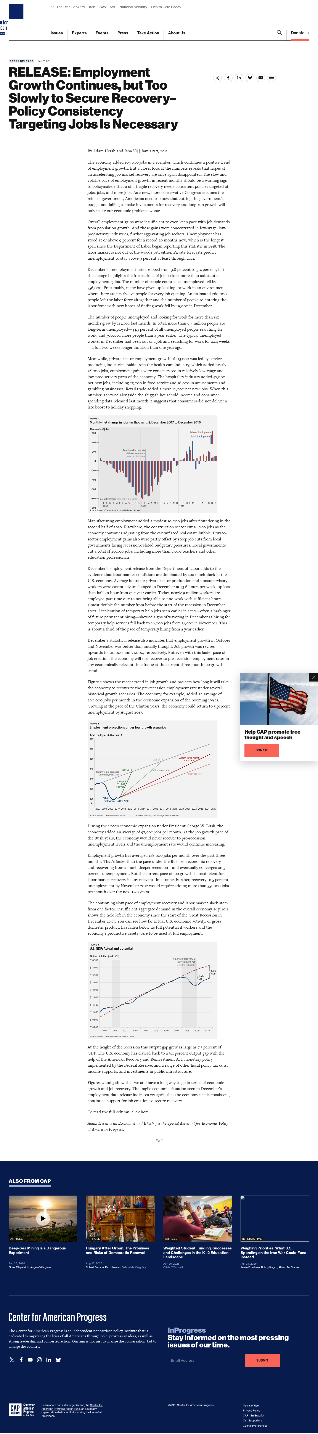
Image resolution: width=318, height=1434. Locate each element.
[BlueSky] (58, 1359)
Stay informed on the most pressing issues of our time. (228, 1338)
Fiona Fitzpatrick (19, 1267)
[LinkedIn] (48, 1359)
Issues (57, 33)
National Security (133, 7)
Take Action (148, 33)
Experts (79, 33)
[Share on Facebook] (228, 78)
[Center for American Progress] (17, 20)
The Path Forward (70, 7)
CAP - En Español (253, 1415)
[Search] (279, 35)
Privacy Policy (251, 1410)
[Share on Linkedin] (239, 78)
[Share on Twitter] (217, 78)
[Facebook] (21, 1359)
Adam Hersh (104, 151)
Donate (298, 32)
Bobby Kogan (269, 1267)
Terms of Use (251, 1405)
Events (102, 33)
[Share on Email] (260, 78)
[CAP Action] (23, 1409)
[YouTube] (30, 1359)
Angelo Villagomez (41, 1267)
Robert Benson (95, 1267)
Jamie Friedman (250, 1267)
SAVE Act (107, 7)
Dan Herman (112, 1267)
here (145, 1112)
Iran (92, 7)
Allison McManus (288, 1267)
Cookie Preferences (255, 1425)
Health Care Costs (165, 7)
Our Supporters (252, 1420)
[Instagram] (39, 1359)
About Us (176, 33)
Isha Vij (131, 151)
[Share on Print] (271, 78)
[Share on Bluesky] (250, 78)
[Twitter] (12, 1359)
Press (122, 33)
